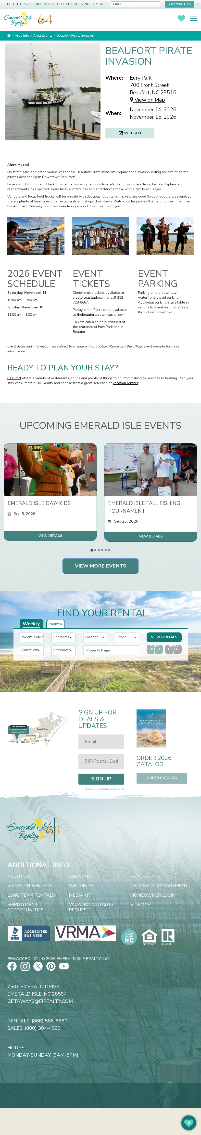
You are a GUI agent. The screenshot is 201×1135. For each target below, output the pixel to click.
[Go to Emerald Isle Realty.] (9, 35)
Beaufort (14, 378)
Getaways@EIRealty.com (40, 1001)
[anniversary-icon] (43, 19)
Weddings (81, 886)
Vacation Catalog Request (91, 907)
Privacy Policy (22, 958)
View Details (50, 535)
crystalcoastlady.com (89, 297)
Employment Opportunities (25, 907)
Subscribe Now (179, 4)
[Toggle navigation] (193, 18)
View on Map (149, 99)
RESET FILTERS (173, 649)
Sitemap (141, 904)
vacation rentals (125, 383)
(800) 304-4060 (43, 1028)
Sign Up (101, 779)
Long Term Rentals (31, 895)
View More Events (100, 566)
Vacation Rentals (29, 886)
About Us (19, 876)
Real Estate (145, 876)
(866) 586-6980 (49, 1021)
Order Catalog (162, 778)
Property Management (159, 886)
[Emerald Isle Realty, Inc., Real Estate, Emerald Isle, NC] (28, 933)
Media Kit (80, 895)
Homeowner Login (153, 895)
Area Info (80, 876)
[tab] (91, 550)
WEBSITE (133, 133)
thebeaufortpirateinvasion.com (101, 314)
